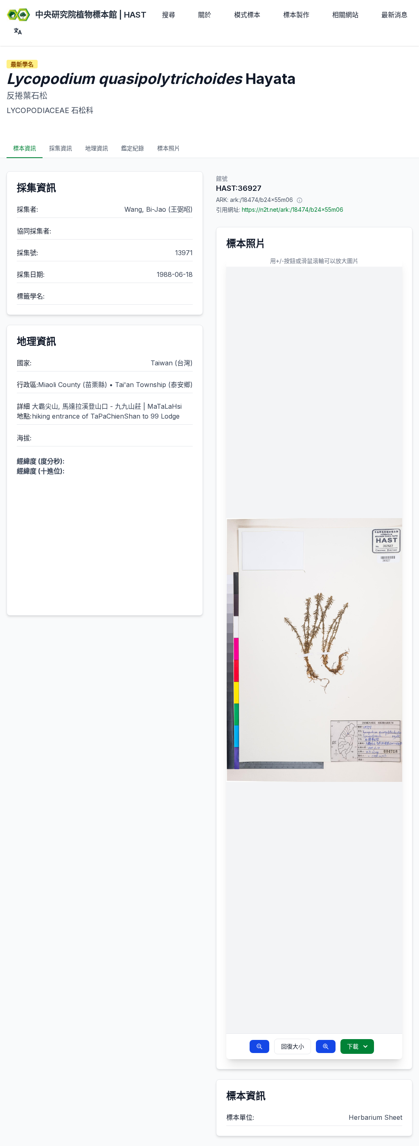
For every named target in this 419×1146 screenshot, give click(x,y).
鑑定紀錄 (132, 148)
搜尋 (168, 15)
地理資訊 (96, 148)
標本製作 (296, 15)
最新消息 (394, 15)
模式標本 (247, 15)
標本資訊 (24, 148)
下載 (352, 1046)
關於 (204, 15)
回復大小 (292, 1046)
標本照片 (168, 148)
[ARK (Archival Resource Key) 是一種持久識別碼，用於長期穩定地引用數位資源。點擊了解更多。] (299, 200)
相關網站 (345, 15)
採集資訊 (60, 148)
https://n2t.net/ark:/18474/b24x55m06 (292, 209)
